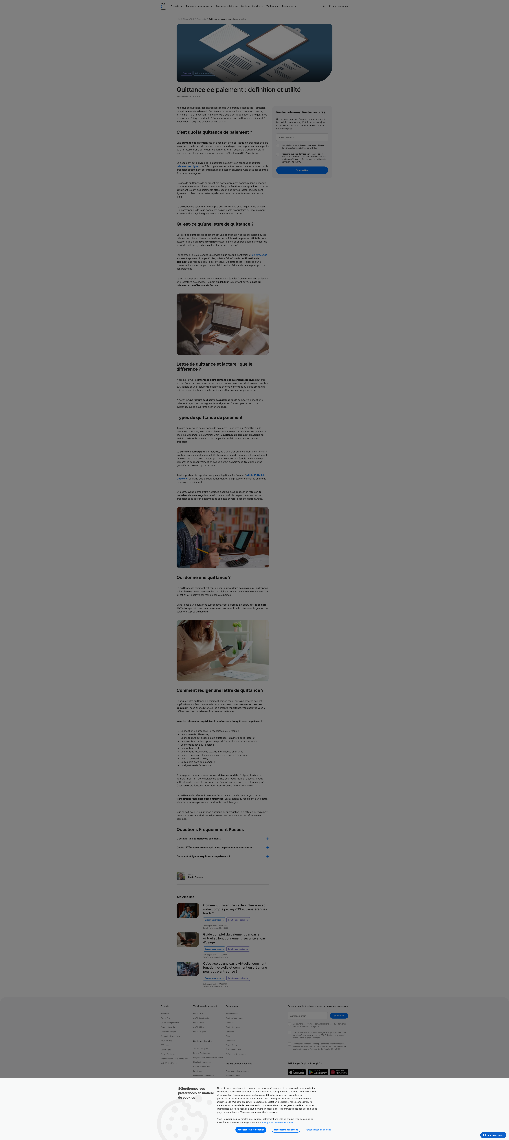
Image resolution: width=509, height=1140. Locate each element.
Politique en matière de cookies (277, 1122)
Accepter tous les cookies (250, 1129)
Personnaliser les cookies (318, 1129)
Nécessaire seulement (286, 1129)
